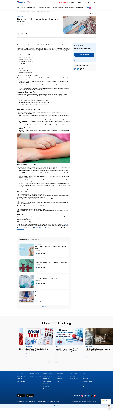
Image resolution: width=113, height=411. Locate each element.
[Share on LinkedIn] (78, 69)
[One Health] (89, 8)
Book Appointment (84, 54)
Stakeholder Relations (88, 381)
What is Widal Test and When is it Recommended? (90, 350)
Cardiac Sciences (47, 376)
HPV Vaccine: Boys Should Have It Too (46, 278)
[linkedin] (88, 396)
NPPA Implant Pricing (22, 401)
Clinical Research (74, 378)
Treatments (59, 378)
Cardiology (51, 346)
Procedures (59, 376)
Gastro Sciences (47, 383)
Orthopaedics (46, 386)
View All (44, 306)
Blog (20, 11)
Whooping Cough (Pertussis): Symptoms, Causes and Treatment (50, 295)
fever (65, 224)
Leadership (85, 378)
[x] (92, 396)
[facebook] (85, 396)
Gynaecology (22, 346)
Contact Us (85, 389)
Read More (33, 336)
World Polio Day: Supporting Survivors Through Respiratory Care (51, 247)
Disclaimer (51, 401)
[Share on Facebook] (75, 69)
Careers (84, 383)
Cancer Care (46, 378)
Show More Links (55, 406)
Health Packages (21, 381)
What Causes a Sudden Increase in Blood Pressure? (63, 350)
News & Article (59, 383)
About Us (85, 376)
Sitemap (58, 401)
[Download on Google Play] (30, 395)
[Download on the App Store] (21, 395)
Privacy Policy (33, 401)
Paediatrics (20, 16)
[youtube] (95, 396)
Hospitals (19, 378)
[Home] (23, 2)
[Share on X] (81, 69)
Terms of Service (42, 401)
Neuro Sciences (47, 381)
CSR (84, 386)
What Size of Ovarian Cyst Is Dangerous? (33, 350)
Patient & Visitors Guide (35, 376)
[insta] (82, 396)
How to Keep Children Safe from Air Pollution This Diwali (51, 262)
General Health (82, 346)
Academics (72, 376)
